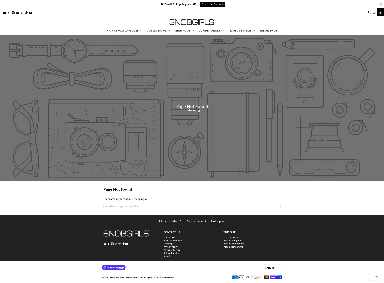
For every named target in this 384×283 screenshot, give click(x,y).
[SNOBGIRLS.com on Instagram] (14, 13)
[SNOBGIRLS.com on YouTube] (31, 13)
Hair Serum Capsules (123, 30)
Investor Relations (173, 240)
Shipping (168, 243)
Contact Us (169, 237)
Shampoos (182, 30)
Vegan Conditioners (234, 243)
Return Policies (171, 253)
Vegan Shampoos (232, 240)
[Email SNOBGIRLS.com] (5, 13)
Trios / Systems (239, 30)
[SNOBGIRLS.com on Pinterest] (23, 13)
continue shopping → (135, 199)
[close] (381, 4)
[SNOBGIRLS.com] (192, 22)
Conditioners (209, 30)
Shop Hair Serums (212, 4)
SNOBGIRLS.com (116, 277)
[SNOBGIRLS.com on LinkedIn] (18, 13)
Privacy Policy (171, 246)
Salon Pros (268, 30)
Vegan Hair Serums (233, 246)
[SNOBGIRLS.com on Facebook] (9, 13)
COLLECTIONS (156, 30)
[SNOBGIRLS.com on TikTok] (27, 13)
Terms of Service (172, 249)
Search (167, 256)
